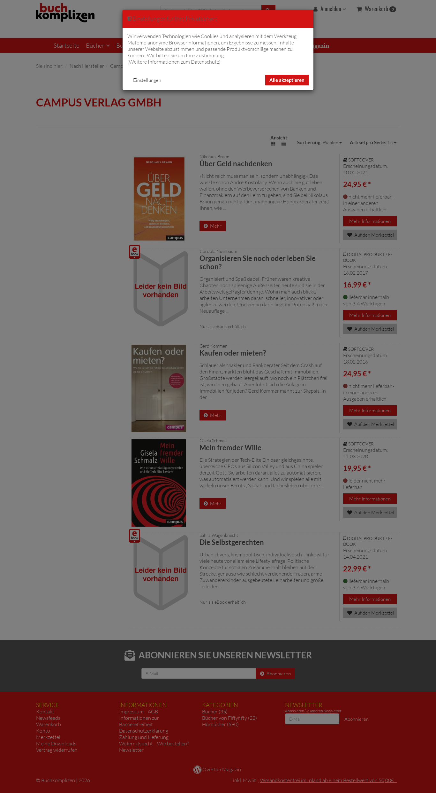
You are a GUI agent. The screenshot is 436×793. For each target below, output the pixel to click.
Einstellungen (147, 80)
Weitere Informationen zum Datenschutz (174, 62)
